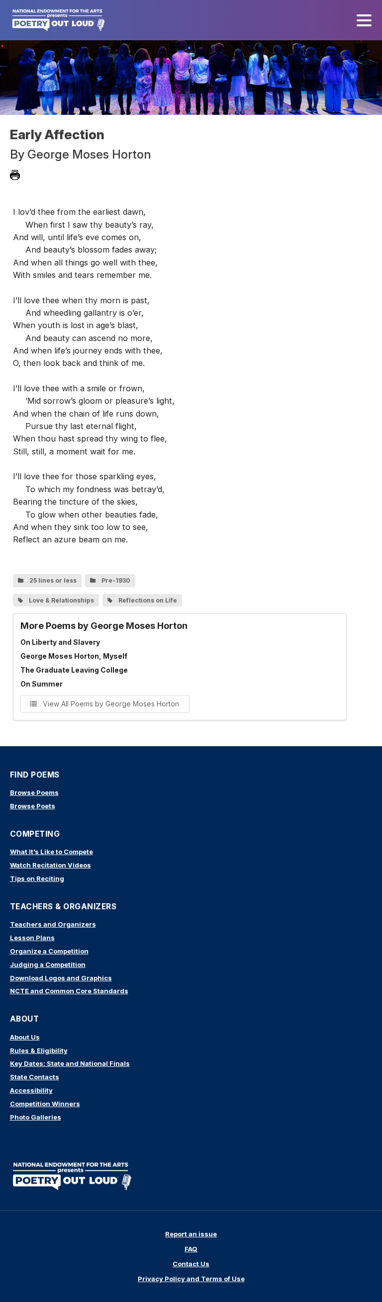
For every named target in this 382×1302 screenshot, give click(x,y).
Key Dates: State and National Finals (70, 1063)
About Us (25, 1037)
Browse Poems (34, 792)
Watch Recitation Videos (50, 865)
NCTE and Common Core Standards (69, 991)
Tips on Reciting (37, 878)
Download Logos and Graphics (61, 978)
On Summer (41, 684)
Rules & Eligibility (39, 1050)
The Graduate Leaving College (74, 670)
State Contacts (34, 1077)
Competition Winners (45, 1104)
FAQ (191, 1249)
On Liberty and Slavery (60, 642)
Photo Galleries (35, 1117)
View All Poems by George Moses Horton (110, 703)
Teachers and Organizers (53, 924)
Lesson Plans (32, 938)
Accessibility (31, 1090)
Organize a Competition (49, 951)
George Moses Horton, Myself (73, 656)
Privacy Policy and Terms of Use (191, 1279)
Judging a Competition (48, 964)
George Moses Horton (89, 154)
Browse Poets (32, 806)
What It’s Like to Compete (51, 852)
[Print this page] (15, 175)
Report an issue (191, 1234)
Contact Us (191, 1264)
